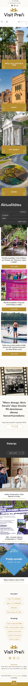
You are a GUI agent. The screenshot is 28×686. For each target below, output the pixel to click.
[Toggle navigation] (14, 682)
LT (25, 22)
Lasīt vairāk (14, 426)
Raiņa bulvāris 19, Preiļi (14, 3)
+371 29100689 (15, 1)
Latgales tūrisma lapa (14, 631)
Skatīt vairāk (13, 453)
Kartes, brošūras (14, 639)
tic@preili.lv (14, 608)
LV (19, 22)
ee (26, 24)
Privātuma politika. (16, 675)
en (22, 22)
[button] (6, 21)
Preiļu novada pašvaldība (14, 623)
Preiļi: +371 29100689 (14, 599)
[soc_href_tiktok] (17, 5)
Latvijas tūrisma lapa (14, 635)
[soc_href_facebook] (12, 5)
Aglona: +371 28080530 (14, 603)
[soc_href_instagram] (14, 5)
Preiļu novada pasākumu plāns (14, 627)
